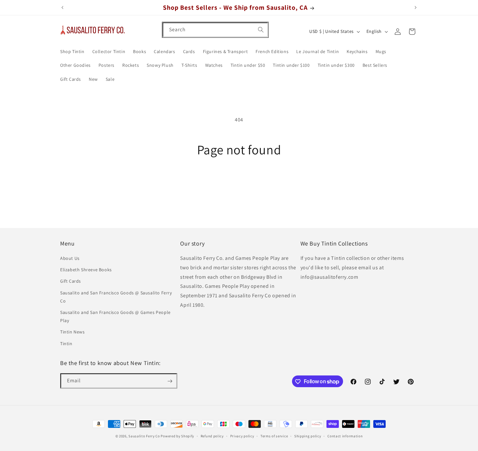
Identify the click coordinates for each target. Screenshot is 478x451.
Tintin (66, 343)
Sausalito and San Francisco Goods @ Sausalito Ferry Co (116, 297)
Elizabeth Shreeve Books (86, 270)
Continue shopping (239, 181)
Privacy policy (242, 435)
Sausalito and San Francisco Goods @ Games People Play (115, 316)
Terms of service (274, 435)
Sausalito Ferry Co (144, 436)
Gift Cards (70, 281)
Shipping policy (307, 435)
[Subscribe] (170, 381)
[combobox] (215, 29)
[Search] (261, 29)
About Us (70, 258)
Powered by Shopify (177, 436)
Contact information (345, 435)
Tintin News (72, 332)
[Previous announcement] (62, 7)
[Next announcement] (415, 7)
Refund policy (212, 435)
